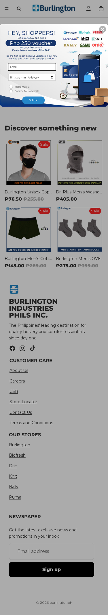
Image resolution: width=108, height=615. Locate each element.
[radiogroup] (32, 89)
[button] (102, 29)
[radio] (32, 87)
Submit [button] (33, 99)
